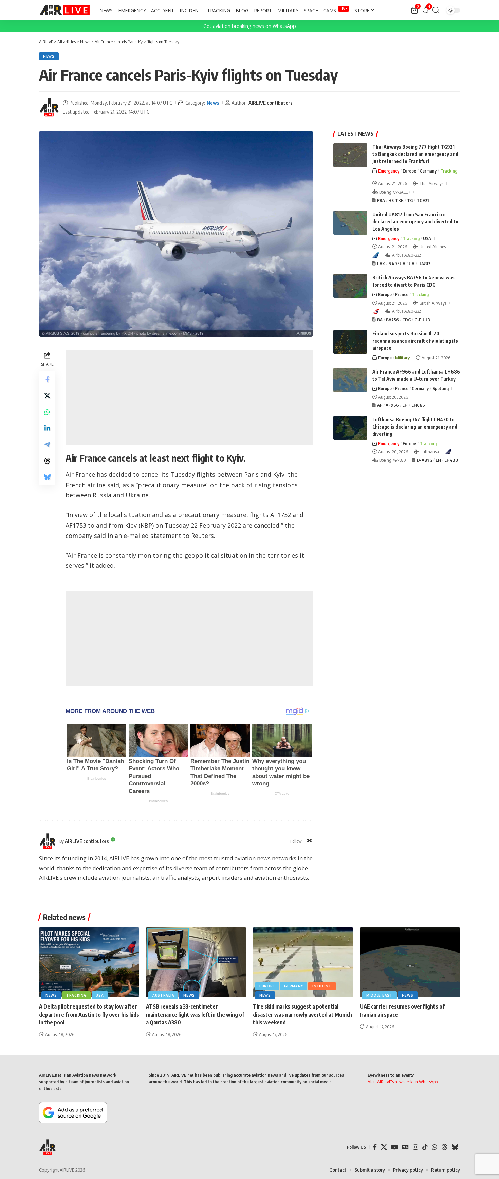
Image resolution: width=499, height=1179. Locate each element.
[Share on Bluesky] (47, 477)
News (49, 56)
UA (411, 263)
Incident (322, 986)
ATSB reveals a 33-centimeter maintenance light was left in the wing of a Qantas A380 (195, 1014)
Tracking (448, 171)
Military (402, 357)
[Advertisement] (189, 397)
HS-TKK (396, 200)
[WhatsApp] (434, 1147)
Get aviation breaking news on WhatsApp (249, 26)
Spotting (440, 388)
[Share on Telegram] (47, 445)
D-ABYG (424, 460)
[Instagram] (415, 1147)
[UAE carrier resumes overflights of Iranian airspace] (410, 962)
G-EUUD (422, 319)
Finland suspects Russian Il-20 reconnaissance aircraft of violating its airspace (415, 341)
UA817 (424, 263)
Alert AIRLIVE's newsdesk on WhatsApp (403, 1081)
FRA (381, 200)
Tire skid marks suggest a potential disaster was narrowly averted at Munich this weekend (302, 1014)
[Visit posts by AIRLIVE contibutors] (49, 107)
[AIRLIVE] (64, 10)
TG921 (423, 200)
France (401, 294)
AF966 (392, 405)
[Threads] (444, 1147)
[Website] (309, 841)
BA (380, 319)
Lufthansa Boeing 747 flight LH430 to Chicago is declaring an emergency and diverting (414, 427)
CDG (406, 319)
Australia (163, 995)
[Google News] (405, 1147)
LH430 (451, 460)
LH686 (418, 405)
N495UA (396, 263)
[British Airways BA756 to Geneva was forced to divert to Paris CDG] (350, 286)
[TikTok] (425, 1147)
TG (410, 200)
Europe (409, 171)
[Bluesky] (455, 1147)
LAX (381, 263)
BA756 (392, 319)
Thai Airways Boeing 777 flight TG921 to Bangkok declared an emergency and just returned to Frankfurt (415, 154)
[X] (384, 1147)
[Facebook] (374, 1147)
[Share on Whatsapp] (47, 412)
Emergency (388, 171)
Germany (428, 171)
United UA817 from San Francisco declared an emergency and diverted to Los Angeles (415, 222)
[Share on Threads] (47, 461)
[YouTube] (394, 1147)
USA (427, 238)
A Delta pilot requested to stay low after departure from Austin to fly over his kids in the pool (89, 1014)
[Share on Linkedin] (47, 428)
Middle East (379, 995)
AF (379, 405)
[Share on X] (47, 396)
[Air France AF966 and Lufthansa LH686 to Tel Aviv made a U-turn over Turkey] (350, 380)
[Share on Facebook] (47, 379)
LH (405, 405)
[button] (435, 10)
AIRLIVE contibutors (270, 102)
